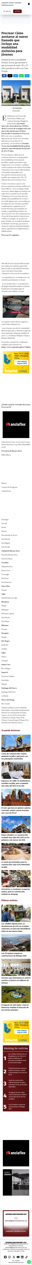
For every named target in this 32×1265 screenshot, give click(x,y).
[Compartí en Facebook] (4, 75)
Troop (22, 1262)
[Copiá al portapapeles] (27, 75)
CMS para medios (13, 1262)
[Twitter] (13, 1257)
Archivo (18, 1261)
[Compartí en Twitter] (9, 75)
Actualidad (16, 108)
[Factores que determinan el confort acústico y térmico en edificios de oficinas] (16, 967)
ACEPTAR (17, 11)
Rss (13, 1261)
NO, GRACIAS (7, 11)
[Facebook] (5, 1257)
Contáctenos (6, 1249)
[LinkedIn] (22, 1257)
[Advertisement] (16, 249)
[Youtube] (18, 1257)
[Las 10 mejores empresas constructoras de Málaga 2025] (16, 942)
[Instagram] (9, 1257)
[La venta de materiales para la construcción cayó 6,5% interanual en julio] (16, 851)
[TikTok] (26, 1257)
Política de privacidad (17, 1249)
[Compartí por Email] (15, 75)
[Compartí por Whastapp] (21, 75)
